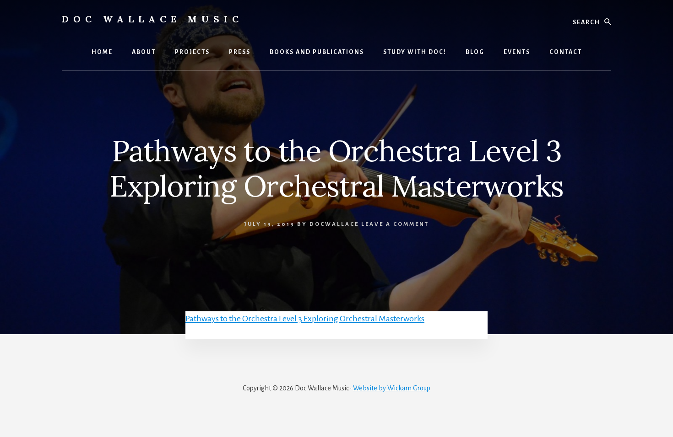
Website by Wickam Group (391, 388)
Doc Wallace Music (152, 19)
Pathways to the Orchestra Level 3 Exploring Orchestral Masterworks (304, 318)
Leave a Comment (395, 224)
